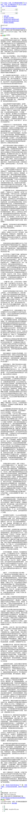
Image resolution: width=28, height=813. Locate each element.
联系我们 (23, 28)
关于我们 (3, 28)
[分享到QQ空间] (3, 35)
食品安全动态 (9, 28)
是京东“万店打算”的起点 (12, 785)
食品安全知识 (17, 28)
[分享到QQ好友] (1, 799)
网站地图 (14, 803)
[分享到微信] (5, 35)
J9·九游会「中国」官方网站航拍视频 (12, 2)
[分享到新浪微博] (1, 35)
